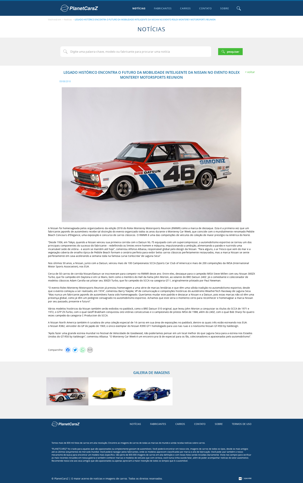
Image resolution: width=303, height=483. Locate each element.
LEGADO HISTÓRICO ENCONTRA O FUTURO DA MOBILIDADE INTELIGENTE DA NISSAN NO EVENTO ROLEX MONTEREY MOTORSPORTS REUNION (145, 19)
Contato (205, 8)
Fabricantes (163, 8)
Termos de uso (241, 424)
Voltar (251, 72)
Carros (185, 8)
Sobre (224, 8)
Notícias (139, 8)
